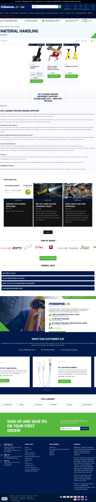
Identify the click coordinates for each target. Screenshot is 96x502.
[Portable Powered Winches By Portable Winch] (28, 247)
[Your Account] (75, 6)
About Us (27, 447)
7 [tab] (53, 253)
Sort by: (77, 41)
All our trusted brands (48, 258)
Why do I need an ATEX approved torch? (46, 205)
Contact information (30, 499)
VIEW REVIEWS (64, 381)
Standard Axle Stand (71, 66)
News (26, 451)
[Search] (59, 6)
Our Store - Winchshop (31, 467)
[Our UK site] (22, 7)
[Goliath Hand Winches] (51, 247)
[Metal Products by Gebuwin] (74, 248)
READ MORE (3, 35)
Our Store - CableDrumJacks (32, 469)
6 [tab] (51, 253)
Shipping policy (22, 499)
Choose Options (36, 81)
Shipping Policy (29, 464)
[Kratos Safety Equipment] (85, 247)
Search (26, 462)
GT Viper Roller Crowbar (34, 67)
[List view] (94, 41)
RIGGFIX (51, 453)
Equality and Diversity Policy (32, 456)
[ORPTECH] (6, 248)
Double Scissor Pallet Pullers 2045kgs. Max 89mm (53, 68)
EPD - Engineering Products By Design (59, 449)
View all (48, 232)
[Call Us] (67, 6)
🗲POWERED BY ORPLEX (31, 471)
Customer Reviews (29, 454)
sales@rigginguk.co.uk (12, 458)
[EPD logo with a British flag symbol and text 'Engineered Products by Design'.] (17, 248)
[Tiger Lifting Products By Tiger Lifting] (40, 247)
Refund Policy (28, 460)
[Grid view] (91, 41)
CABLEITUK (52, 447)
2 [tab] (42, 253)
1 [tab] (40, 253)
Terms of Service (29, 465)
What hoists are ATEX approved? (75, 205)
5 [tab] (49, 253)
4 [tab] (47, 253)
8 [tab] (56, 253)
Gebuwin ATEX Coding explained (16, 205)
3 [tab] (44, 253)
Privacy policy (29, 497)
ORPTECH (51, 454)
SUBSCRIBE (85, 428)
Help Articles (28, 449)
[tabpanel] (6, 248)
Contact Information (30, 453)
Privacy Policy (28, 458)
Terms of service (14, 499)
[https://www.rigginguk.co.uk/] (10, 7)
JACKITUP (52, 451)
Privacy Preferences (15, 500)
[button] (80, 7)
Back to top (3, 105)
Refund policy (22, 497)
